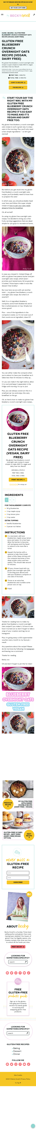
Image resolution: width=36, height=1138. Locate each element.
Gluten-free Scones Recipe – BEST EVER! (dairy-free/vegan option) (13, 835)
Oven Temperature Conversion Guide (17, 71)
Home (4, 33)
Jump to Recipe (17, 82)
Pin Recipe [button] (17, 87)
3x (13, 500)
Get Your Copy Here (18, 7)
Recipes (10, 33)
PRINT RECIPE (17, 480)
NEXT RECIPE (29, 835)
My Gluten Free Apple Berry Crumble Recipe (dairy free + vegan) (23, 804)
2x (10, 500)
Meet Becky (17, 947)
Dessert (17, 1051)
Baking (16, 1048)
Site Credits (18, 1075)
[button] (10, 484)
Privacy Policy (25, 1079)
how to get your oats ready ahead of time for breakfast (16, 207)
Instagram (30, 649)
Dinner (16, 1054)
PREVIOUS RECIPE (8, 804)
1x (6, 500)
